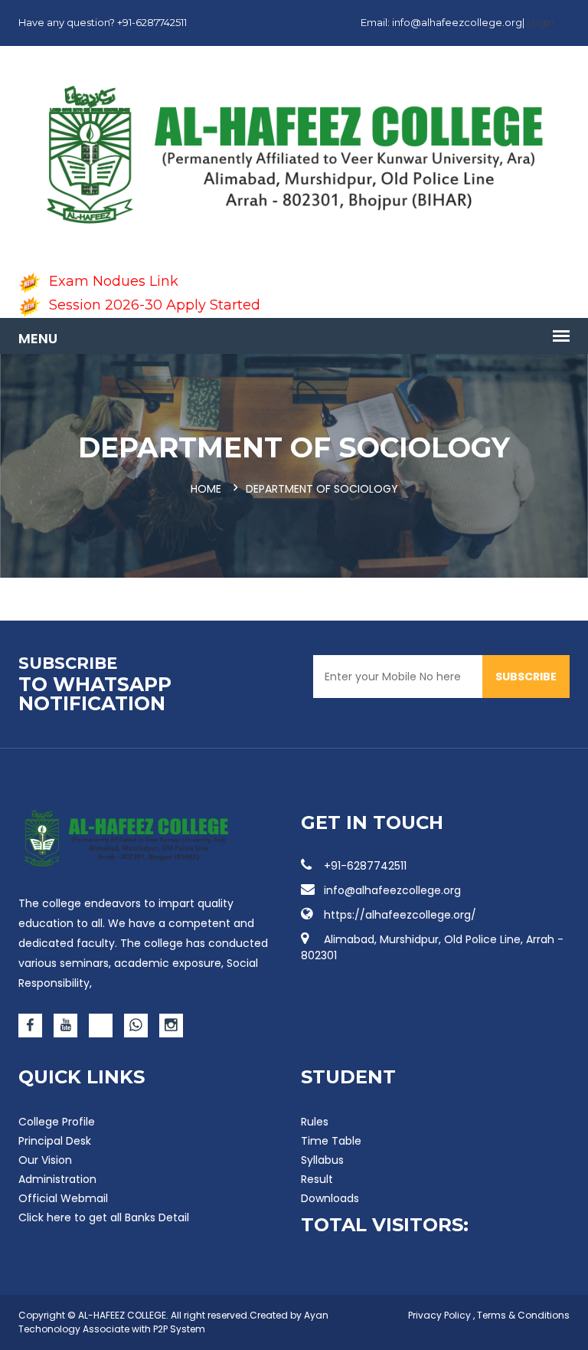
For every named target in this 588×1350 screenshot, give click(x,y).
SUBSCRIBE (526, 676)
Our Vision (45, 1160)
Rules (314, 1121)
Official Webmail (63, 1198)
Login (540, 22)
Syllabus (322, 1160)
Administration (57, 1179)
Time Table (331, 1140)
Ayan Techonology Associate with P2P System (173, 1322)
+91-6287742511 (365, 865)
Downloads (330, 1198)
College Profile (56, 1121)
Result (317, 1179)
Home (206, 488)
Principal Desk (54, 1140)
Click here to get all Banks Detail (103, 1217)
